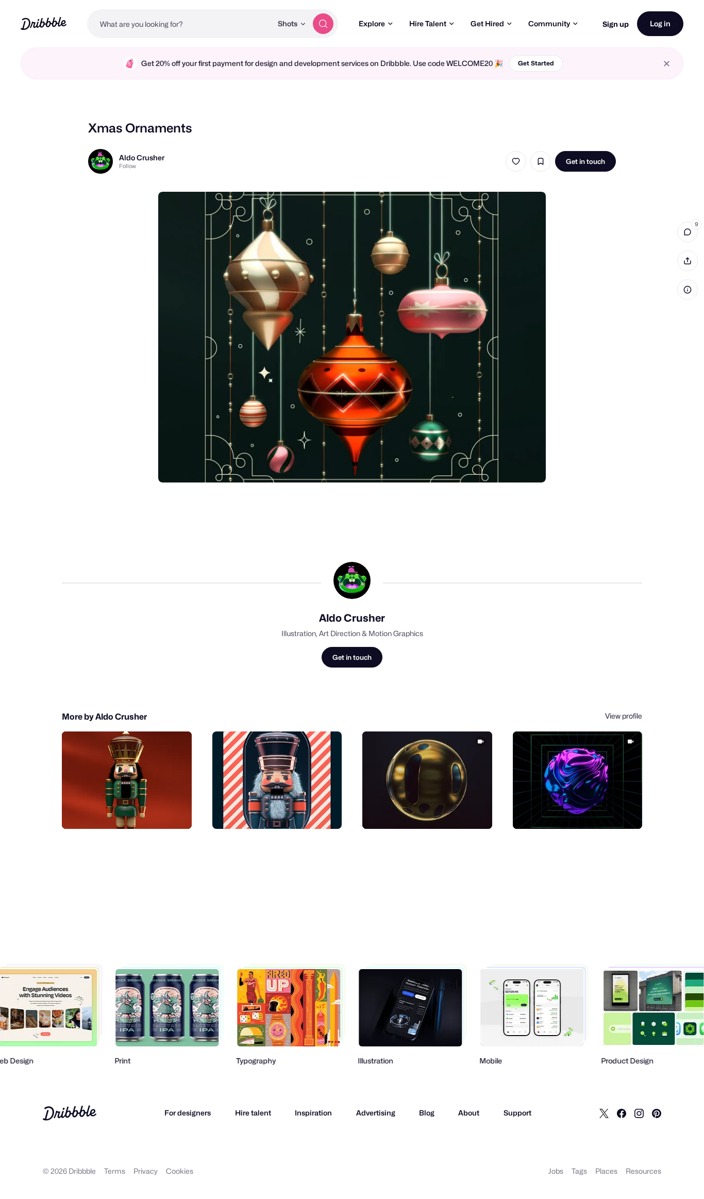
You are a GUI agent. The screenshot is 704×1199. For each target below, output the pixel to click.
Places (606, 1171)
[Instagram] (639, 1113)
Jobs (555, 1171)
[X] (604, 1113)
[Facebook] (621, 1113)
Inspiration (313, 1112)
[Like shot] (516, 161)
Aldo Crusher (141, 157)
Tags (579, 1171)
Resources (643, 1171)
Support (517, 1112)
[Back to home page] (43, 23)
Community (549, 23)
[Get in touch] (131, 810)
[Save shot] (540, 161)
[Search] (323, 23)
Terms (114, 1171)
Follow (127, 166)
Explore (372, 23)
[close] (667, 64)
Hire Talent (427, 23)
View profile (623, 715)
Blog (426, 1112)
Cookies (179, 1171)
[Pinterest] (656, 1113)
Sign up (615, 24)
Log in (660, 23)
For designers (187, 1112)
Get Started (536, 63)
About (468, 1112)
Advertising (375, 1112)
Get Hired (487, 23)
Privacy (145, 1171)
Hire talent (253, 1112)
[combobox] (180, 24)
